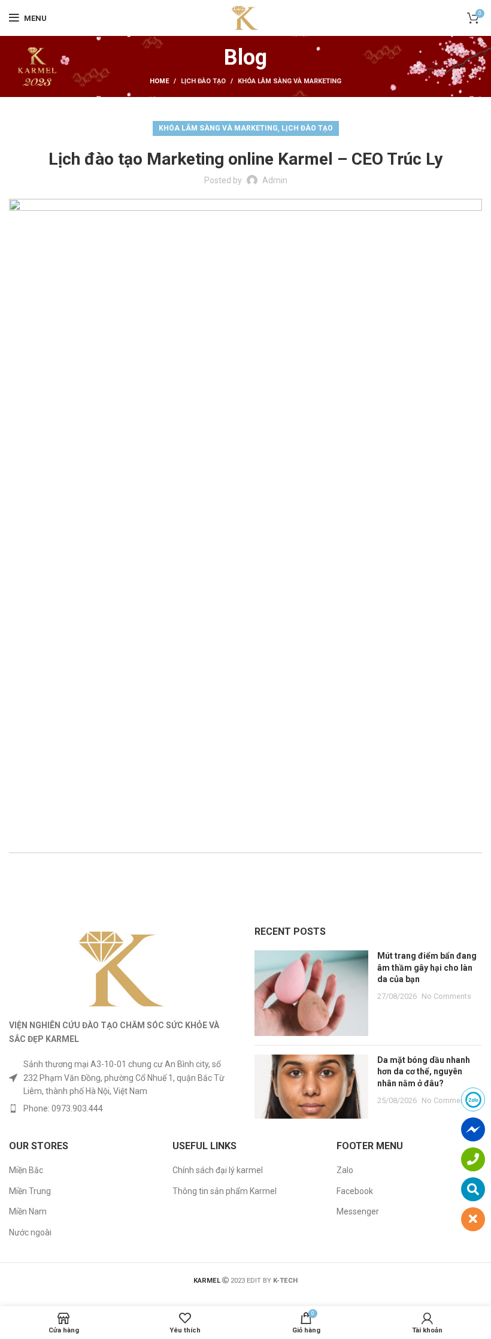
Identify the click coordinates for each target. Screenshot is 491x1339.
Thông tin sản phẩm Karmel (224, 1191)
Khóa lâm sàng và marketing (289, 81)
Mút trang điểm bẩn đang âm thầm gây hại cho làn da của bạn (427, 967)
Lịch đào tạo (203, 81)
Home (159, 81)
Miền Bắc (26, 1170)
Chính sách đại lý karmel (217, 1170)
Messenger (358, 1211)
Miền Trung (30, 1191)
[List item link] (123, 1108)
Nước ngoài (30, 1232)
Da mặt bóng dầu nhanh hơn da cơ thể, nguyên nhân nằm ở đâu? (423, 1071)
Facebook (355, 1191)
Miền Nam (28, 1211)
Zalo (345, 1170)
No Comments (446, 996)
